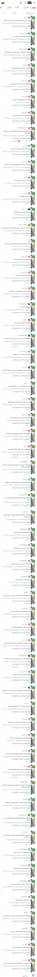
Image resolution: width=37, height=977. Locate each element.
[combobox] (28, 13)
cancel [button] (27, 7)
